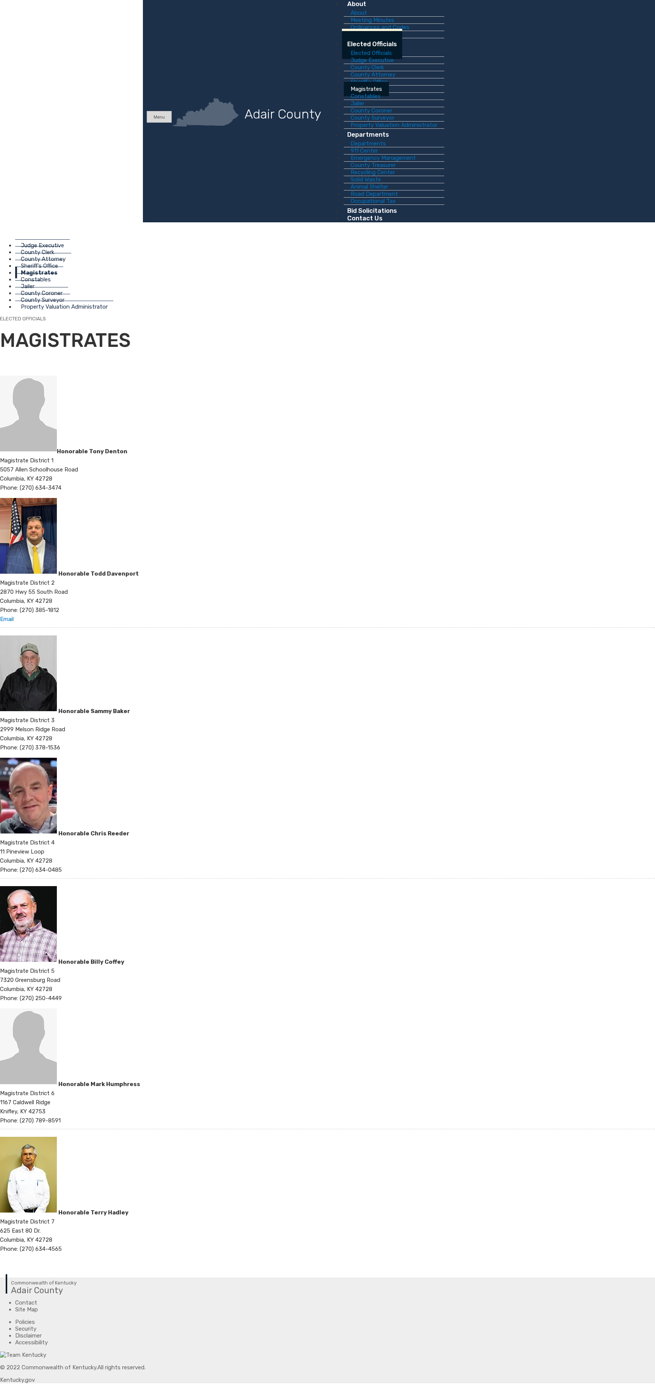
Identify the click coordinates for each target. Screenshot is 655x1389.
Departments (368, 134)
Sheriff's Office (39, 265)
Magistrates (39, 272)
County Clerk (37, 252)
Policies (25, 1322)
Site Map (26, 1309)
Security (25, 1328)
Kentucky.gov (17, 1380)
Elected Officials (372, 44)
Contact (26, 1302)
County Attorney (43, 259)
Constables (36, 279)
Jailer (27, 286)
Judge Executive (42, 245)
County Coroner (42, 293)
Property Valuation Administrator (64, 306)
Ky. (8, 3)
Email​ (7, 619)
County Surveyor (42, 300)
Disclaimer (28, 1335)
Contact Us (364, 218)
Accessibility (31, 1342)
